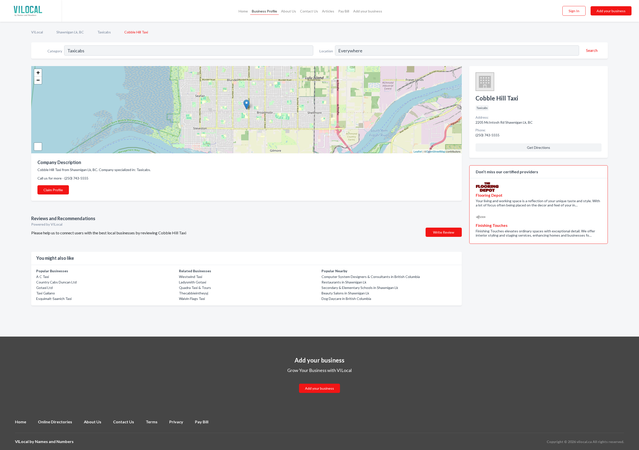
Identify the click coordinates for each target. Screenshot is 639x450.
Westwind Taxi (190, 276)
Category (54, 51)
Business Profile (264, 11)
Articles (328, 11)
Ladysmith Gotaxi (192, 282)
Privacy (176, 421)
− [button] (38, 80)
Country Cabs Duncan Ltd (56, 282)
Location (326, 51)
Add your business (367, 11)
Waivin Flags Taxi (192, 298)
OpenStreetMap (435, 151)
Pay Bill (343, 11)
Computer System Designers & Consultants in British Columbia (370, 276)
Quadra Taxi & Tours (195, 287)
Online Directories (55, 421)
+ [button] (38, 73)
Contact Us (309, 11)
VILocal (37, 32)
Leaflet (418, 151)
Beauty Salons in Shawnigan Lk (345, 293)
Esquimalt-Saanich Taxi (54, 298)
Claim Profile (53, 190)
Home (243, 11)
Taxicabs (104, 32)
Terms (152, 421)
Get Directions (538, 147)
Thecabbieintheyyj (193, 293)
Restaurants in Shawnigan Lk (343, 282)
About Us (288, 11)
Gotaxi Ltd (44, 287)
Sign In (574, 11)
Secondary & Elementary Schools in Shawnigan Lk (359, 287)
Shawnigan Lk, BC (70, 32)
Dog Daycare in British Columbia (346, 298)
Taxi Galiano (45, 293)
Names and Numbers (54, 441)
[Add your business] (319, 382)
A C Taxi (42, 276)
